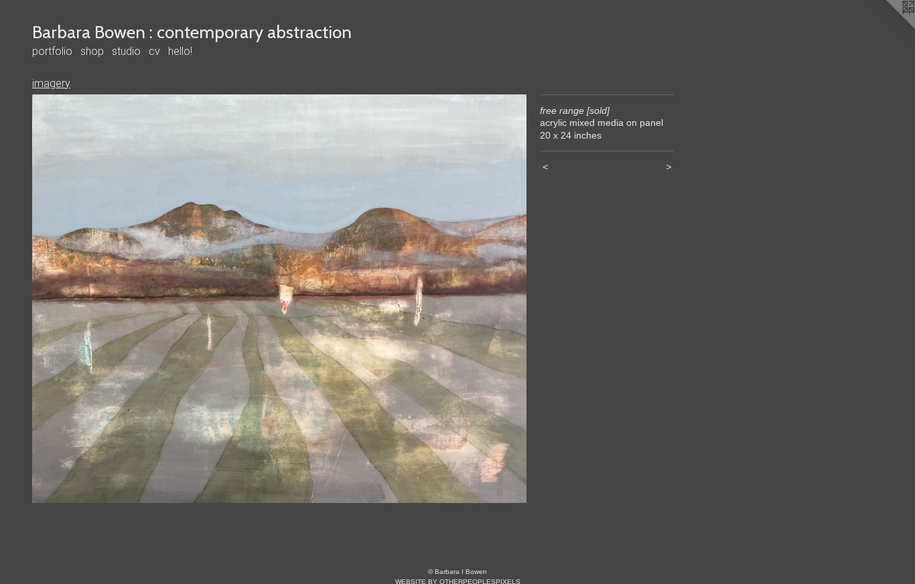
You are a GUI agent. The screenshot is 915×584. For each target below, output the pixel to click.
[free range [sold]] (279, 299)
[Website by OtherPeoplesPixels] (888, 27)
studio (126, 51)
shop (92, 51)
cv (154, 51)
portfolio (52, 51)
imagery (51, 83)
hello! (180, 51)
